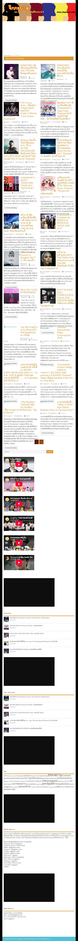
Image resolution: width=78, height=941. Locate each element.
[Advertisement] (39, 38)
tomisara (45, 787)
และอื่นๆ (6, 867)
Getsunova (20, 778)
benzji (46, 776)
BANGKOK (27, 776)
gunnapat (45, 778)
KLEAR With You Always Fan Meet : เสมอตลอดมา (26, 625)
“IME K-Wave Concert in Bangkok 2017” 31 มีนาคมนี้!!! (28, 256)
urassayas (50, 787)
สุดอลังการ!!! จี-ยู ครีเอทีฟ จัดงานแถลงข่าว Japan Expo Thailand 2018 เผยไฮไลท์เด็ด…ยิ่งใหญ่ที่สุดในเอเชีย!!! (57, 110)
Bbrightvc (33, 776)
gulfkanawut (35, 778)
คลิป (58, 786)
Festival (29, 234)
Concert (32, 78)
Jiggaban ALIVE (15, 851)
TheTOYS (38, 787)
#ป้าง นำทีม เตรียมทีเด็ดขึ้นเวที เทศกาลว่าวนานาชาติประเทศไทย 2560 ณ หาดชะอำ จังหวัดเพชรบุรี (20, 223)
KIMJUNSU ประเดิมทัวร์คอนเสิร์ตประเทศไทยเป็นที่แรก (65, 70)
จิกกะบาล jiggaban (16, 844)
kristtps (22, 781)
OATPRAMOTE (19, 783)
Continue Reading (11, 100)
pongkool (7, 787)
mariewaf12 (38, 781)
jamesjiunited (53, 778)
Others (64, 384)
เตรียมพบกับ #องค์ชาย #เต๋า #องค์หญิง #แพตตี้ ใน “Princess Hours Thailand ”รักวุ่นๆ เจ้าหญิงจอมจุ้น (57, 185)
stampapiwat (14, 787)
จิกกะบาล (63, 787)
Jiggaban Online (15, 853)
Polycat (71, 784)
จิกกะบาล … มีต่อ (63, 838)
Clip (59, 775)
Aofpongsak (20, 776)
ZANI (54, 787)
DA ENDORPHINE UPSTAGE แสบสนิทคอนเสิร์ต (26, 649)
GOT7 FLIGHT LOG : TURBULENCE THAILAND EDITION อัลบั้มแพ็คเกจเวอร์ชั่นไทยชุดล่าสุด (57, 297)
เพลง (13, 789)
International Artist (19, 193)
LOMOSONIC (30, 781)
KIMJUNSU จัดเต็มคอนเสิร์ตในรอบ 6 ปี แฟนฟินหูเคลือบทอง (29, 69)
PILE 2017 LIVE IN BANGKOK (29, 291)
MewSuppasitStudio (63, 781)
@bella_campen (11, 776)
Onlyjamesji (39, 784)
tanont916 (24, 786)
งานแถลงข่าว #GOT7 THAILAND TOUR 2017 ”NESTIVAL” (28, 183)
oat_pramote (30, 784)
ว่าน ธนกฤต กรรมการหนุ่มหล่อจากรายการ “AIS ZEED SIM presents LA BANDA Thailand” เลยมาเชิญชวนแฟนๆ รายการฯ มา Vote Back (56, 372)
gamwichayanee (10, 778)
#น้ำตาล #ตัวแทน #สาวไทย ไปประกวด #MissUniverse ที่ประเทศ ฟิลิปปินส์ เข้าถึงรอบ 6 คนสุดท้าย (57, 260)
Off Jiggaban (25, 338)
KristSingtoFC (16, 781)
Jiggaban (15, 865)
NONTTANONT (8, 784)
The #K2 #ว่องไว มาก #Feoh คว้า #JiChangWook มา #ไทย (29, 331)
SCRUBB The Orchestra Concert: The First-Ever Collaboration (29, 618)
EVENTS (26, 122)
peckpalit (48, 783)
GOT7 (26, 778)
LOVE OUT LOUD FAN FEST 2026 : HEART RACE (27, 633)
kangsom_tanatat (8, 781)
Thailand (33, 787)
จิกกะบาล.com (16, 863)
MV (71, 781)
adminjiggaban (46, 122)
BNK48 (52, 775)
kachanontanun (64, 778)
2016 (5, 776)
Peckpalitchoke (62, 783)
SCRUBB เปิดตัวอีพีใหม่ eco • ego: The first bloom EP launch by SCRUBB (33, 641)
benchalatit (40, 776)
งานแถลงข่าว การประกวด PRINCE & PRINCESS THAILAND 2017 (64, 222)
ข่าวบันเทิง (67, 159)
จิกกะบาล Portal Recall (18, 845)
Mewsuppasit (50, 780)
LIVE (25, 781)
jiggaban (24, 76)
